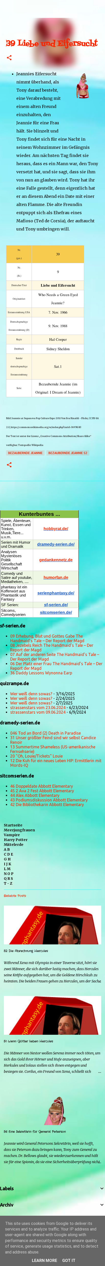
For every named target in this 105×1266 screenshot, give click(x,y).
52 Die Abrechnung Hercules (26, 951)
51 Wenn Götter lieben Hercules (28, 1041)
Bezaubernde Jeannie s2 (67, 453)
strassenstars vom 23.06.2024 (37, 707)
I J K (7, 864)
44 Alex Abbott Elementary (34, 795)
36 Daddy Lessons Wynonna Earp (41, 673)
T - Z (8, 883)
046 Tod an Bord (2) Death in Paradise (45, 733)
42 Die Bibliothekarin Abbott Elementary (47, 804)
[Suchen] (98, 8)
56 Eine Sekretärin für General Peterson (35, 1131)
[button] (9, 58)
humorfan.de (56, 577)
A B (7, 849)
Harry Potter (16, 839)
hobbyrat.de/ (56, 529)
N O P (9, 873)
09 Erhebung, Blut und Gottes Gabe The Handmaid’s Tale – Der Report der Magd (47, 638)
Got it (68, 1260)
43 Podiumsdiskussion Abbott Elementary (49, 800)
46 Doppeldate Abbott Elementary (41, 786)
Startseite (13, 825)
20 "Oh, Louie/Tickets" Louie (36, 756)
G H (7, 859)
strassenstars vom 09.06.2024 (37, 712)
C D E (8, 854)
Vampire (12, 835)
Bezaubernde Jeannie (25, 453)
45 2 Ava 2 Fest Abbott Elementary (42, 790)
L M (7, 869)
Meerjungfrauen (19, 830)
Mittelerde (13, 844)
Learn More (44, 1260)
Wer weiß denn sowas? (31, 693)
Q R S (8, 878)
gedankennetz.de (56, 560)
